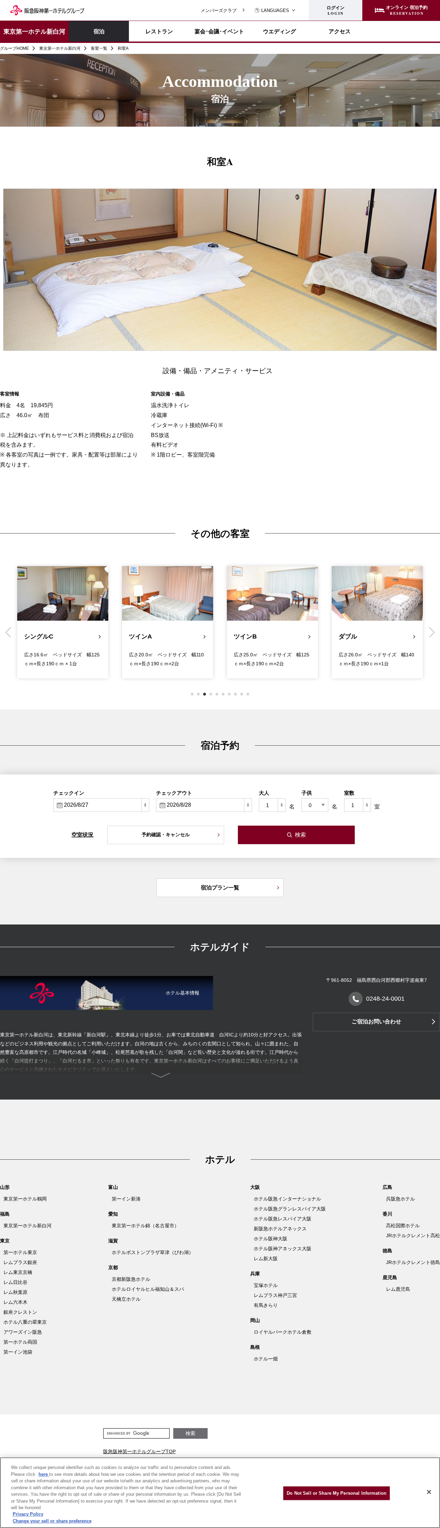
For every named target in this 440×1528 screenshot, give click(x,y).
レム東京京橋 (17, 1272)
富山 (113, 1187)
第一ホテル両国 (20, 1342)
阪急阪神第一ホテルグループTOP (139, 1451)
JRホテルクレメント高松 (413, 1235)
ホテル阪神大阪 (270, 1238)
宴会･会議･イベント (219, 31)
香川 (387, 1214)
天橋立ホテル (126, 1299)
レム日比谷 (15, 1282)
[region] (220, 1492)
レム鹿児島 (398, 1289)
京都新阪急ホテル (131, 1279)
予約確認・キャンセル (166, 834)
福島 (5, 1214)
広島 (387, 1187)
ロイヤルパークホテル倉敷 (282, 1332)
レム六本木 (15, 1302)
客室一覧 (99, 48)
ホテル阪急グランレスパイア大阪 (290, 1208)
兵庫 (255, 1273)
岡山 (255, 1320)
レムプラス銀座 (20, 1262)
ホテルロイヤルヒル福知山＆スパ (148, 1289)
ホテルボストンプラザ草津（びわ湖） (153, 1252)
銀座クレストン (20, 1312)
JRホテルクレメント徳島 (413, 1262)
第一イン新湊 (126, 1199)
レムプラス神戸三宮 (275, 1295)
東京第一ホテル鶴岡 (25, 1199)
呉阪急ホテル (400, 1199)
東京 (5, 1240)
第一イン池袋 (17, 1352)
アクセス (340, 31)
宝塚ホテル (266, 1285)
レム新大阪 (266, 1258)
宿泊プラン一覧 (220, 888)
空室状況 (83, 835)
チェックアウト (174, 793)
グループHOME (14, 48)
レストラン (159, 31)
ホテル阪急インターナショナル (287, 1199)
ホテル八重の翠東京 (25, 1322)
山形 (5, 1187)
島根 (255, 1347)
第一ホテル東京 (20, 1252)
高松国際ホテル (403, 1225)
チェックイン (68, 793)
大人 (264, 793)
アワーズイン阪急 (22, 1332)
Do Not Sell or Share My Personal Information (336, 1493)
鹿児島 (390, 1277)
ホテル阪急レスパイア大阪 (282, 1218)
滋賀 (113, 1240)
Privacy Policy (28, 1514)
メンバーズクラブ (218, 10)
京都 (113, 1267)
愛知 (113, 1214)
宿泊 (99, 31)
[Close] (429, 1492)
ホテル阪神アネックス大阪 (282, 1248)
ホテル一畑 (266, 1359)
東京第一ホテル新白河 (34, 31)
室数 (349, 793)
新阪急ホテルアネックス (280, 1228)
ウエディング (279, 31)
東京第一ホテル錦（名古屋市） (145, 1225)
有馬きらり (266, 1305)
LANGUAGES (275, 10)
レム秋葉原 (15, 1292)
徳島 (387, 1250)
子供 (306, 793)
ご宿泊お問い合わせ (376, 1021)
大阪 (255, 1187)
